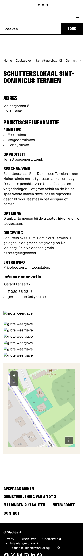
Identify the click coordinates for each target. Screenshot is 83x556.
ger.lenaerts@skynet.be (27, 296)
